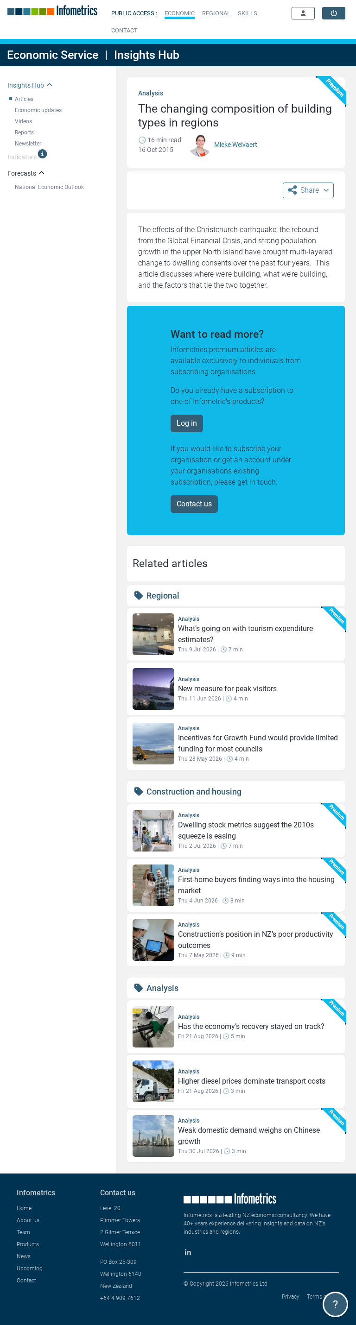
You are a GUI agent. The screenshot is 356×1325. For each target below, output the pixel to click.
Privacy (290, 1296)
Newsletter (28, 143)
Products (28, 1244)
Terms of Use (323, 1296)
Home (24, 1208)
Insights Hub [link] (25, 85)
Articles (24, 99)
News (24, 1256)
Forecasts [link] (21, 173)
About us (28, 1220)
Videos (23, 121)
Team (23, 1232)
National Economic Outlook (49, 187)
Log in (187, 423)
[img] (42, 153)
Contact (26, 1280)
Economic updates (38, 110)
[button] (179, 13)
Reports (24, 132)
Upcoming (30, 1268)
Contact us (194, 503)
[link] (333, 13)
